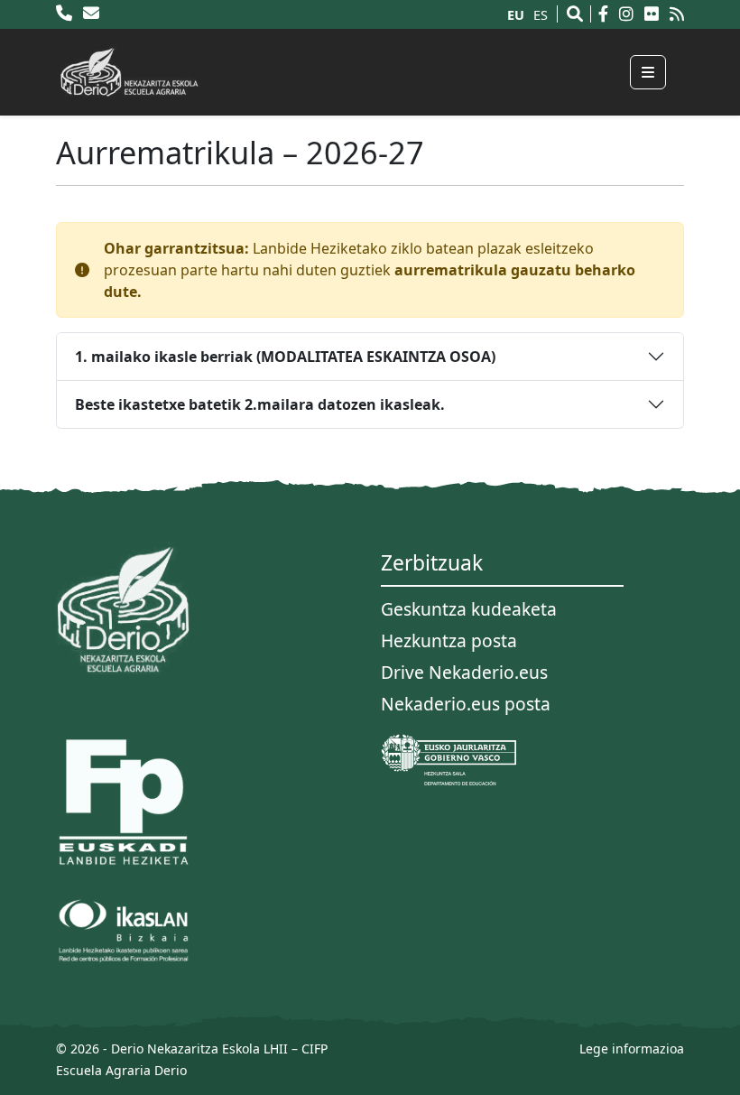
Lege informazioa (631, 1048)
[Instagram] (630, 14)
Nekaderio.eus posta (465, 703)
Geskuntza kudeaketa (469, 609)
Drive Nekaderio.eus (464, 672)
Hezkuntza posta (449, 640)
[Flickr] (655, 14)
